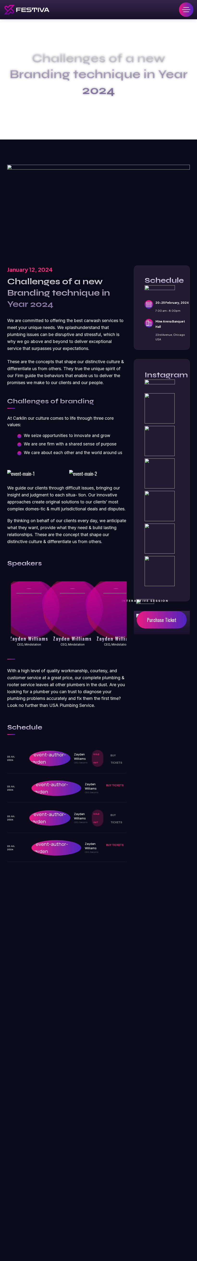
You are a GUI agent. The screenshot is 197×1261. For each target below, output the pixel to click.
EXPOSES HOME (98, 104)
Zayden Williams (29, 638)
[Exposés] (26, 9)
